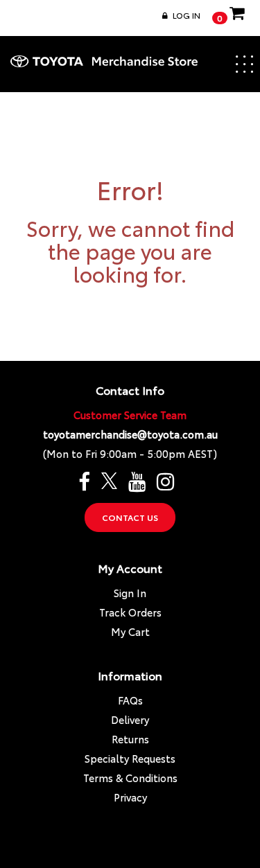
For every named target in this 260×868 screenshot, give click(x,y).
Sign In (130, 592)
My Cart (130, 631)
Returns (130, 739)
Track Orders (130, 612)
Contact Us (130, 517)
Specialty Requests (130, 758)
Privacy (130, 797)
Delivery (130, 719)
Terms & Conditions (130, 777)
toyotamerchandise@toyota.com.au (130, 434)
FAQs (130, 700)
